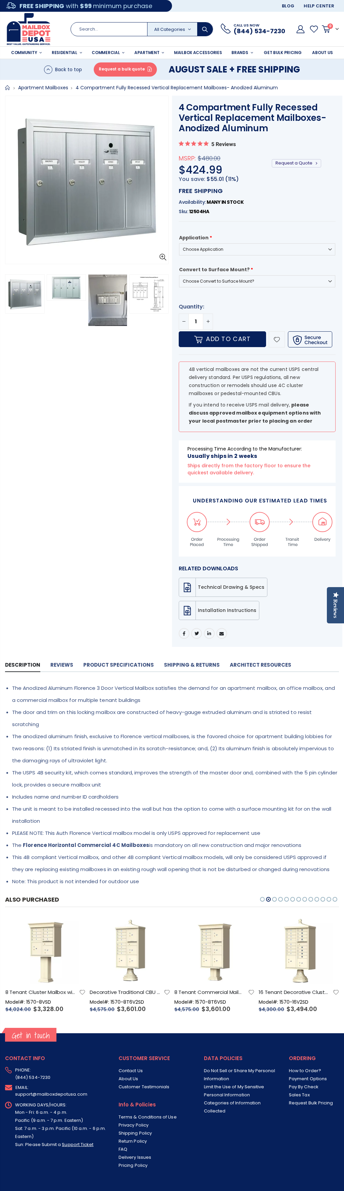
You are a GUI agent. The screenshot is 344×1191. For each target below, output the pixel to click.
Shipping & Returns (192, 664)
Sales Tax (299, 1095)
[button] (12, 300)
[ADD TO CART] (75, 927)
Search (205, 29)
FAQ (123, 1149)
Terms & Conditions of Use (148, 1117)
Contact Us (131, 1070)
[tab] (22, 665)
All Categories (169, 29)
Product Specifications (118, 664)
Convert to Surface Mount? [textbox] (216, 269)
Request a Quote (294, 163)
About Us (128, 1079)
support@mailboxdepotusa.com (51, 1094)
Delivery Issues (135, 1157)
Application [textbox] (195, 237)
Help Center (319, 6)
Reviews (61, 664)
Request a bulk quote (122, 69)
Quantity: (191, 307)
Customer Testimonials (144, 1087)
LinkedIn (209, 633)
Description (22, 664)
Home (7, 88)
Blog (288, 6)
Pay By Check (303, 1087)
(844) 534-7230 (32, 1077)
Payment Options (308, 1079)
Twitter (196, 633)
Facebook (184, 633)
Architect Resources (260, 664)
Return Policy (133, 1141)
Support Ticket (77, 1144)
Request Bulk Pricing (311, 1103)
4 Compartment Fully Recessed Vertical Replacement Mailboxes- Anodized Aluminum (252, 117)
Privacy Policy (133, 1125)
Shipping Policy (135, 1133)
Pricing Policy (133, 1165)
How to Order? (305, 1070)
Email (221, 633)
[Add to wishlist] (277, 339)
